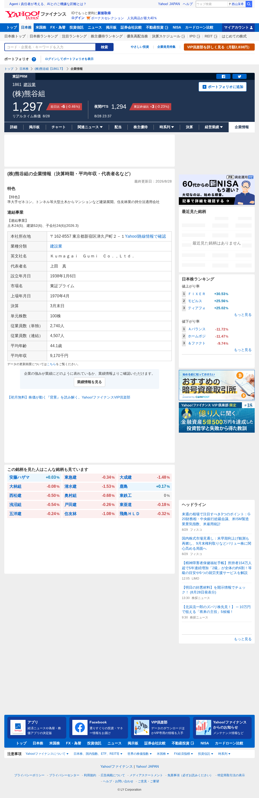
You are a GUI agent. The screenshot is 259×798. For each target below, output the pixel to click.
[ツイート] (239, 76)
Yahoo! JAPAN (169, 4)
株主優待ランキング (107, 36)
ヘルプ (188, 4)
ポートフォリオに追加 (225, 87)
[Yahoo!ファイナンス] (36, 12)
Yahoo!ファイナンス (116, 766)
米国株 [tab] (161, 754)
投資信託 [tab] (204, 754)
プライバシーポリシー (29, 775)
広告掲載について (113, 775)
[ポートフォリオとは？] (34, 59)
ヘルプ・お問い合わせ (118, 781)
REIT (209, 36)
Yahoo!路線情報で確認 (145, 236)
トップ (11, 27)
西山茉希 (238, 4)
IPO (192, 36)
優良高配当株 (137, 36)
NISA (177, 27)
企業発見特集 (166, 47)
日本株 (26, 27)
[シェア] (223, 76)
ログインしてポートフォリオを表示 (69, 59)
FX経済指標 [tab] (182, 754)
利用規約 (90, 775)
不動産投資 (155, 27)
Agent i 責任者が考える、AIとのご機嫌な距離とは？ (48, 4)
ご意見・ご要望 (148, 781)
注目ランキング (74, 36)
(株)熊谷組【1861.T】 (49, 69)
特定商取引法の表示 (231, 775)
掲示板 (111, 27)
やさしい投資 (140, 47)
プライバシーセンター (64, 775)
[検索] (249, 4)
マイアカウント (236, 27)
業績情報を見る (89, 382)
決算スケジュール (166, 36)
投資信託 (77, 27)
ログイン (77, 18)
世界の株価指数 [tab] (138, 754)
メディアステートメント (146, 775)
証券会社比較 (131, 27)
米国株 (41, 27)
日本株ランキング (44, 36)
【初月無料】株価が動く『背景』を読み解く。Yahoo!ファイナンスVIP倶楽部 (68, 397)
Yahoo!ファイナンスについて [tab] (46, 754)
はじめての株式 (234, 36)
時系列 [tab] (222, 754)
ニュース (95, 27)
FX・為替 (58, 27)
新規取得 (104, 13)
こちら (51, 364)
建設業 (30, 84)
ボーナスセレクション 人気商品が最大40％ (124, 18)
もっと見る (243, 315)
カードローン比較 (199, 27)
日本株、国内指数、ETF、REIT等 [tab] (96, 754)
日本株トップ (15, 36)
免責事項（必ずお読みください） (190, 775)
